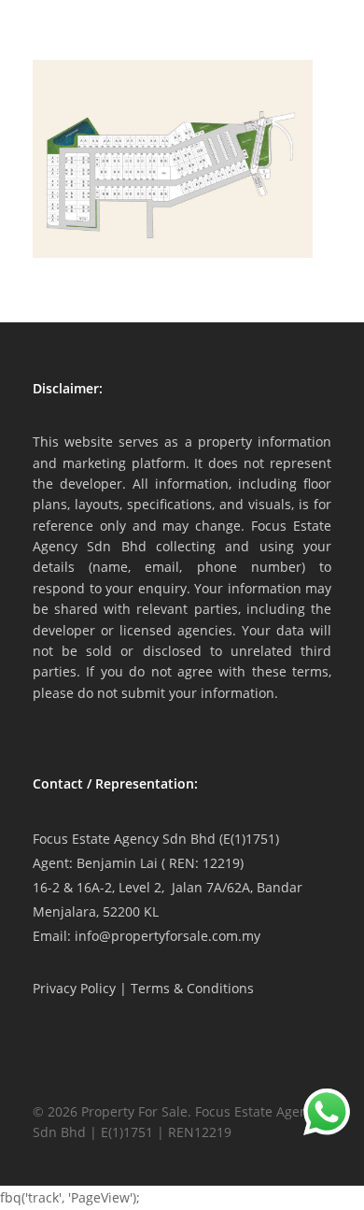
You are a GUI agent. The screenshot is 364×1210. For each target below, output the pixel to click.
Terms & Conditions (192, 988)
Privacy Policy (74, 988)
